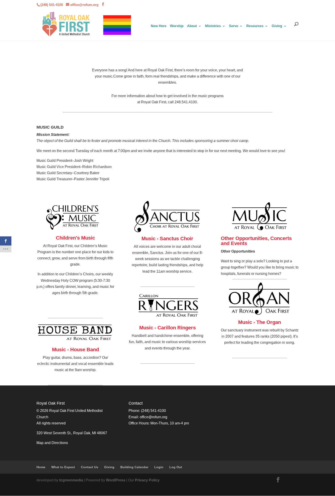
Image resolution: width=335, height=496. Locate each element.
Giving (277, 26)
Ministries (213, 26)
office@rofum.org (153, 417)
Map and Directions (52, 443)
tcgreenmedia (71, 480)
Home (40, 467)
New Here (158, 26)
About (192, 26)
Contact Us (89, 467)
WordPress (115, 480)
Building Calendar (134, 467)
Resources (254, 26)
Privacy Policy (147, 480)
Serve (233, 26)
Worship (176, 26)
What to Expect (63, 467)
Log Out (175, 467)
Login (158, 467)
